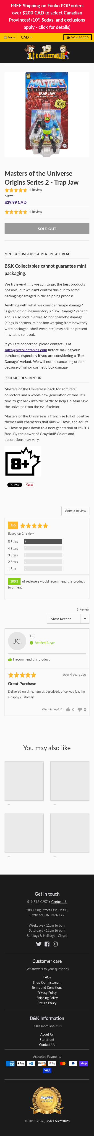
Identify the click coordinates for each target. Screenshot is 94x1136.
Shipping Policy (47, 998)
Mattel (9, 196)
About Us (47, 1034)
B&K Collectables (58, 1121)
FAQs (47, 977)
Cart (80, 37)
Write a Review (75, 511)
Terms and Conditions (47, 987)
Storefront (47, 1040)
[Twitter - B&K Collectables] (39, 944)
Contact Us (59, 902)
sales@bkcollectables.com (26, 349)
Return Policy (47, 1003)
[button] (23, 190)
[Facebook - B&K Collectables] (47, 944)
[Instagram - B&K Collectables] (55, 944)
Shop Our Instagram (47, 982)
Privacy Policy (47, 992)
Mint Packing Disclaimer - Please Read (37, 254)
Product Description (23, 378)
